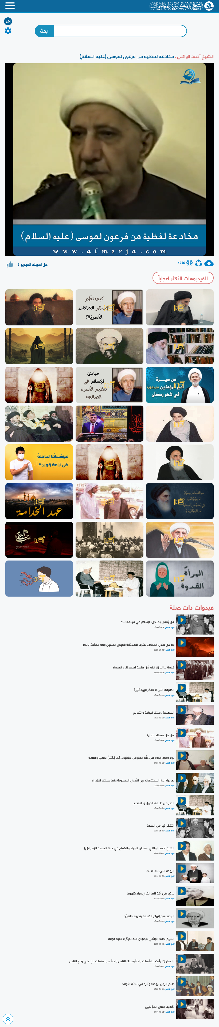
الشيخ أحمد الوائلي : (194, 56)
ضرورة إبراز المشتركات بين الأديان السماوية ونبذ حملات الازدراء (133, 780)
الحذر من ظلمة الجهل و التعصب (153, 803)
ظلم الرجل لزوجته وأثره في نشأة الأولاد (148, 984)
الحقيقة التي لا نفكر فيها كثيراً (154, 690)
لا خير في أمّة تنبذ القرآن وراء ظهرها (150, 893)
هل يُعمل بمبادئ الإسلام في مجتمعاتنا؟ (147, 622)
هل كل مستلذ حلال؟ (160, 735)
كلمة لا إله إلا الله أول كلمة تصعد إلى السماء (143, 667)
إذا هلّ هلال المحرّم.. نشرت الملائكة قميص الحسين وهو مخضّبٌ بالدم (128, 645)
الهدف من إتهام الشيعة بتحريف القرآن (149, 916)
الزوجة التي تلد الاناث (160, 871)
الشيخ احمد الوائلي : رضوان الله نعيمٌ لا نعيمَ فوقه (141, 939)
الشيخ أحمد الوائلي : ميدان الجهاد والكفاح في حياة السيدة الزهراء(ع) (129, 848)
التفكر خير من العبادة (160, 825)
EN (8, 21)
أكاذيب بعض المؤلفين (159, 1007)
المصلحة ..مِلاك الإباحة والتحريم (153, 712)
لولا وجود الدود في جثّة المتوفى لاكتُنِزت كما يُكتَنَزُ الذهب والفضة (131, 758)
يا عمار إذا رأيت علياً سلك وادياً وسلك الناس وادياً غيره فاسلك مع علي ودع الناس (121, 961)
